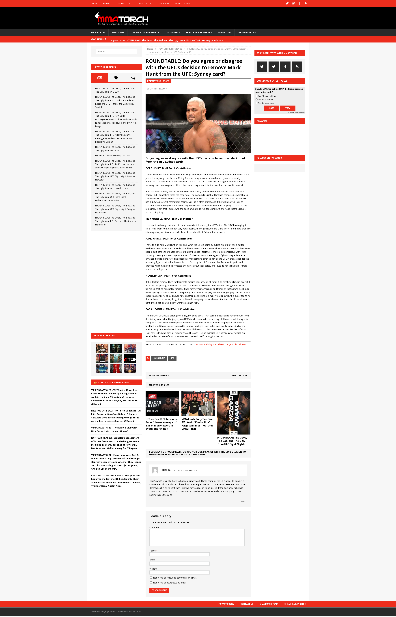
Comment (154, 527)
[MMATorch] (122, 18)
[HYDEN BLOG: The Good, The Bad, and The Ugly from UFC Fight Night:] (234, 432)
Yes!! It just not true (267, 96)
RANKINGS (107, 3)
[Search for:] (116, 51)
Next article (240, 375)
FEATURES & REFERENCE (199, 32)
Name (152, 550)
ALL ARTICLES (97, 32)
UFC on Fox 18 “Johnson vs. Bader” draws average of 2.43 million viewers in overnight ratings (162, 423)
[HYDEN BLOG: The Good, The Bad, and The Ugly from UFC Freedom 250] (130, 368)
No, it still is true (265, 99)
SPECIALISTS (224, 32)
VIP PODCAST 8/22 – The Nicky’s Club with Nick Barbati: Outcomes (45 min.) (114, 429)
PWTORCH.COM (124, 3)
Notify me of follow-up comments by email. (175, 577)
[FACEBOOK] (300, 3)
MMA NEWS (118, 32)
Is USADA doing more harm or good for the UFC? (222, 344)
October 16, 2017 (158, 88)
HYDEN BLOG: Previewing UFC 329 (112, 155)
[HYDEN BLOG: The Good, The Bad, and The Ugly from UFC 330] (102, 348)
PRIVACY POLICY (226, 603)
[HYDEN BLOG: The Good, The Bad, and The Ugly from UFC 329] (116, 358)
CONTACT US (163, 3)
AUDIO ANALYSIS (247, 32)
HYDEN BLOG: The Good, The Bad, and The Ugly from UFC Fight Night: (232, 441)
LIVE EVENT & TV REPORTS (145, 32)
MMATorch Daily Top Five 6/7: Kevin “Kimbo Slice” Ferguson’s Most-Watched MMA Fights (197, 423)
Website (153, 568)
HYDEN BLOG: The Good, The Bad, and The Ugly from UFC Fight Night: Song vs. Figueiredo (115, 209)
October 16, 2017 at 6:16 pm (185, 470)
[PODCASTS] (306, 3)
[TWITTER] (287, 3)
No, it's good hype (266, 103)
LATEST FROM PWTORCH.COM (112, 382)
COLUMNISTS (173, 32)
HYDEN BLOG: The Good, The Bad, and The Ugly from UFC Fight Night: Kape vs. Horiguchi (115, 176)
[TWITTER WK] (293, 3)
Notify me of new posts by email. (169, 582)
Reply (244, 501)
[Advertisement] (114, 281)
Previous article (159, 375)
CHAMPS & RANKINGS (295, 603)
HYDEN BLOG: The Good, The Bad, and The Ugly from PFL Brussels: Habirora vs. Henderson (115, 221)
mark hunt (159, 358)
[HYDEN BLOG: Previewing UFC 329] (130, 358)
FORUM (93, 3)
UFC (172, 358)
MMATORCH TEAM (182, 3)
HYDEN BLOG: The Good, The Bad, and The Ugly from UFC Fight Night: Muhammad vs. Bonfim (115, 197)
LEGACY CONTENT (144, 3)
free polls (301, 112)
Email (152, 559)
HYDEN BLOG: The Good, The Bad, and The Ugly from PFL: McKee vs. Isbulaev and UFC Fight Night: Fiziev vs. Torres (115, 164)
